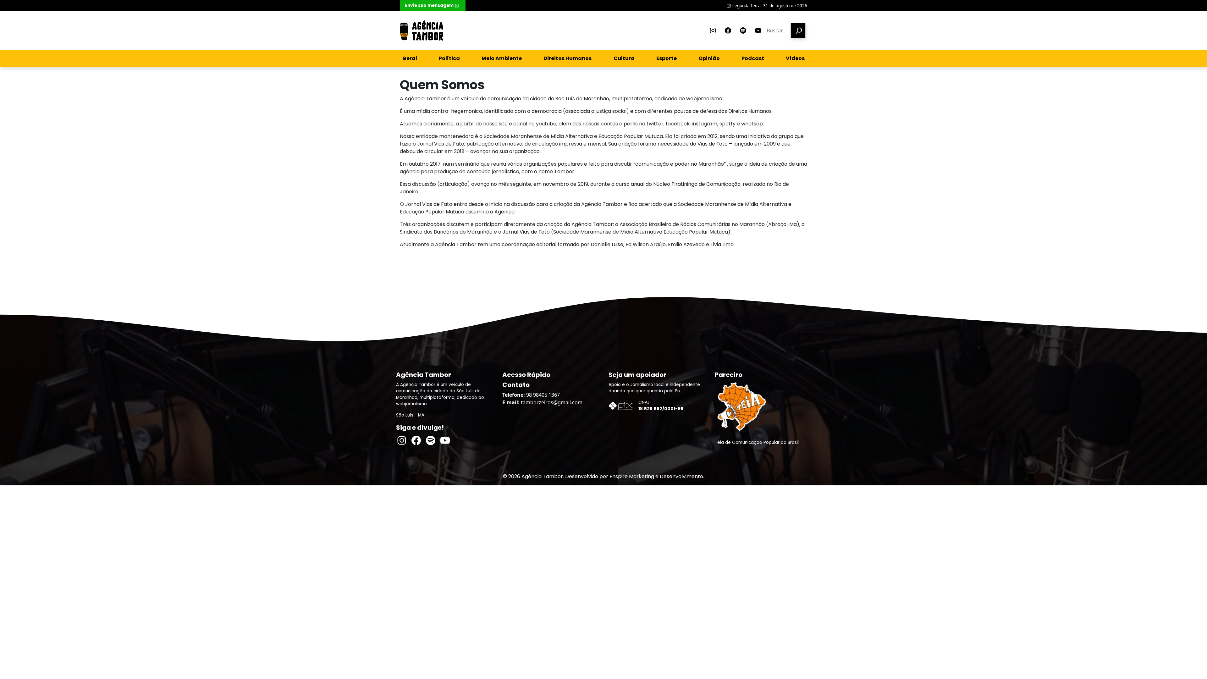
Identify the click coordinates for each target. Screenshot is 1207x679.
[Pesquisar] (798, 30)
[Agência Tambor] (421, 30)
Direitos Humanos (567, 58)
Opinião (709, 58)
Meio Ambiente (502, 58)
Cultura (624, 58)
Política (449, 58)
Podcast (752, 58)
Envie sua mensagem (429, 5)
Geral (409, 58)
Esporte (666, 58)
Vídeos (795, 58)
